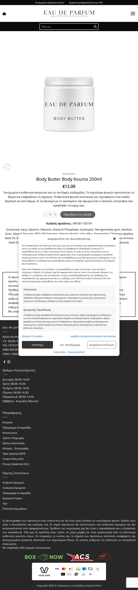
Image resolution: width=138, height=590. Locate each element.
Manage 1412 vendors (32, 335)
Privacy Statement (75, 351)
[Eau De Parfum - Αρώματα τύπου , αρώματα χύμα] (69, 13)
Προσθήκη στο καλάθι (78, 214)
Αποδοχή (37, 344)
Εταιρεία (7, 422)
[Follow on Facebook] (4, 362)
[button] (114, 238)
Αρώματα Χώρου (12, 498)
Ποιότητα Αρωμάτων (15, 508)
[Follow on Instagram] (8, 362)
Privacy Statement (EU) (16, 464)
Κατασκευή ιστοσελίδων (71, 585)
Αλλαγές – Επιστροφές (16, 448)
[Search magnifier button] (95, 26)
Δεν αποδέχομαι (70, 344)
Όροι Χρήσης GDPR (14, 453)
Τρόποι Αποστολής (14, 443)
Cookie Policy (60, 351)
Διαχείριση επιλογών (101, 344)
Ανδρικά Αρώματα (13, 482)
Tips (5, 503)
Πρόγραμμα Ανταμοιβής (17, 427)
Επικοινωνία (10, 432)
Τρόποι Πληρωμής (13, 438)
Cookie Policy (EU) (13, 458)
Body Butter (69, 173)
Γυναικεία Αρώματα (14, 487)
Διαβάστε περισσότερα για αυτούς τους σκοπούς (93, 335)
